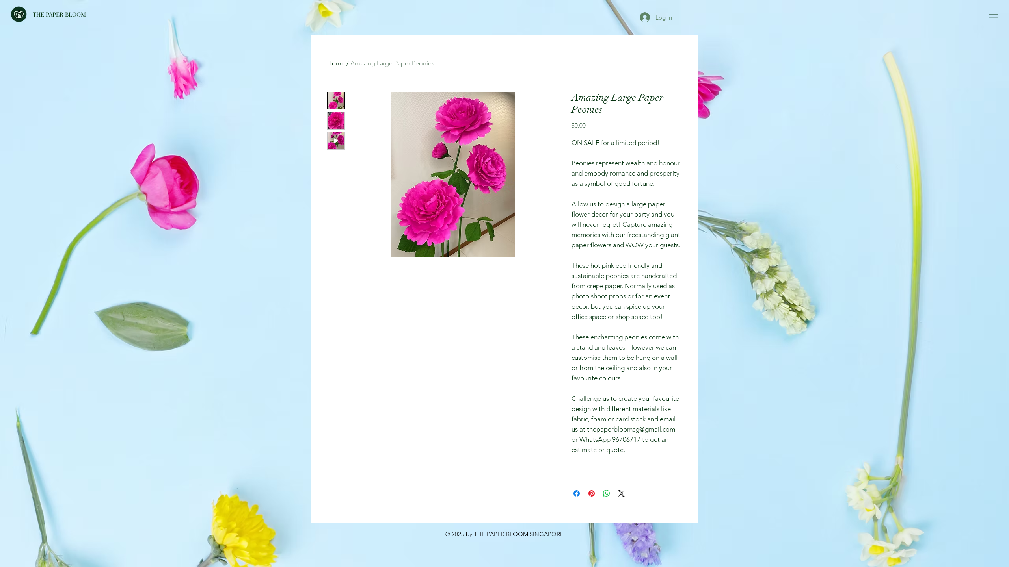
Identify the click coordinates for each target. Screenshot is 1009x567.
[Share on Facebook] (576, 493)
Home (336, 63)
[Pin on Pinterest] (591, 493)
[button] (993, 17)
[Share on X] (621, 493)
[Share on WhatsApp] (606, 493)
